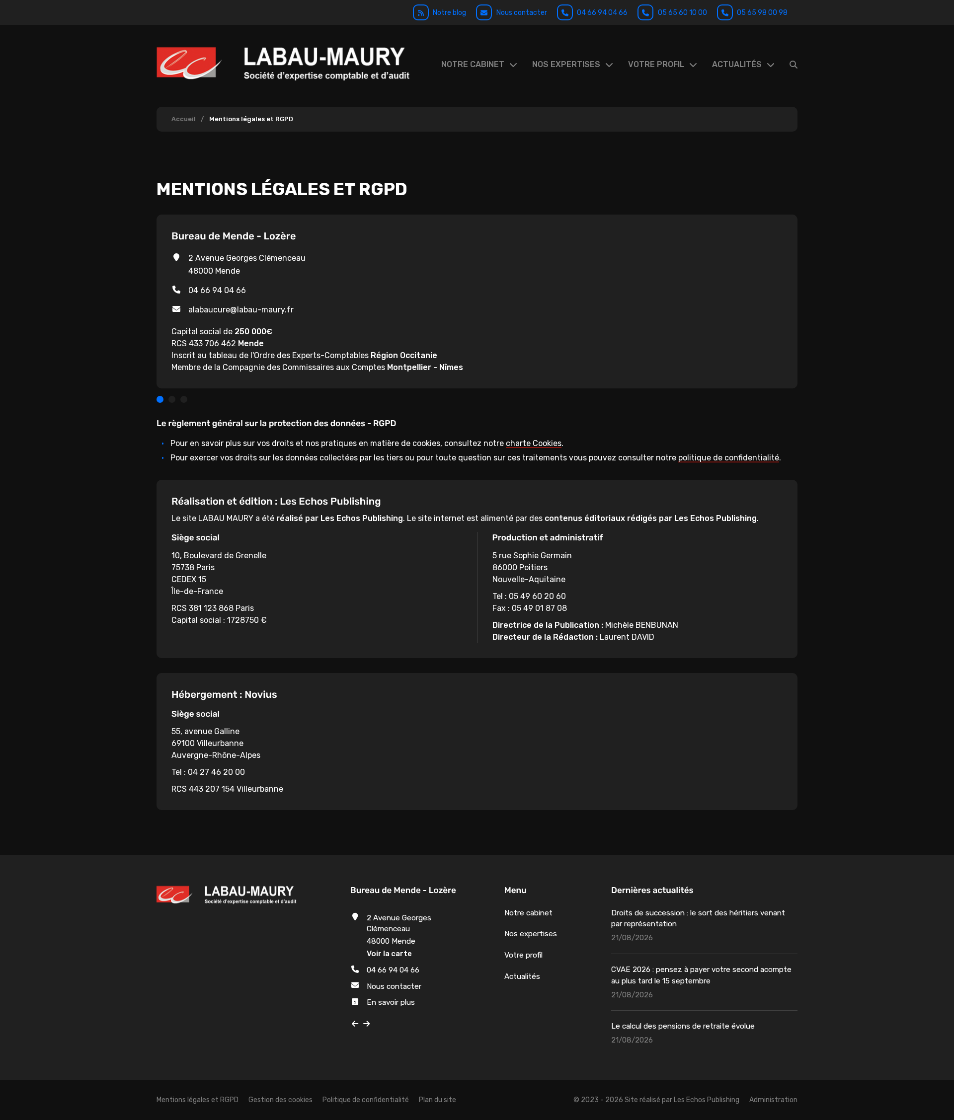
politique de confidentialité (728, 457)
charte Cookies (533, 443)
